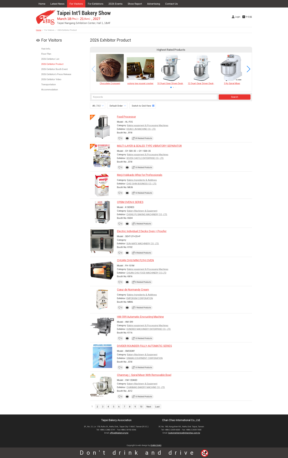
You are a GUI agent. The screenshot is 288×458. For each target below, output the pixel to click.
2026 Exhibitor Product (52, 64)
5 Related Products (143, 282)
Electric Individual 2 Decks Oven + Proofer (141, 231)
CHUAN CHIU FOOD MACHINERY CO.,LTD (146, 272)
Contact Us (171, 3)
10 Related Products (143, 167)
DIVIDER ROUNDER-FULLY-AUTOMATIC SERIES (144, 345)
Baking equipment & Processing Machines (147, 125)
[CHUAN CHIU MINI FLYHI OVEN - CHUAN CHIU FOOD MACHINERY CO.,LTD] (102, 270)
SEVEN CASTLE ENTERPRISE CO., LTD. (145, 158)
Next (149, 406)
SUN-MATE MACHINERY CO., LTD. (142, 243)
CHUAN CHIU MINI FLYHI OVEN (135, 260)
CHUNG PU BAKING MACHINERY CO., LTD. (146, 214)
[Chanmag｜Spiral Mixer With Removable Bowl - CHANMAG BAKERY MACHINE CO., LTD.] (102, 385)
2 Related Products (143, 224)
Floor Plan (46, 54)
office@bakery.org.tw (119, 433)
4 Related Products (143, 253)
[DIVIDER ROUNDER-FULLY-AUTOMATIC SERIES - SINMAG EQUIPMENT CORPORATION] (102, 356)
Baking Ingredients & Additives (142, 180)
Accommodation (49, 89)
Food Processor (126, 116)
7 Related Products (143, 308)
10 (141, 406)
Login (237, 17)
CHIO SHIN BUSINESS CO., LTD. (141, 183)
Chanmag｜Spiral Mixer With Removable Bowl (144, 375)
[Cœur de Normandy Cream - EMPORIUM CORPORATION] (102, 300)
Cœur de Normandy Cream (133, 289)
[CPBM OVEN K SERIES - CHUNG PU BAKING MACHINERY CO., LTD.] (102, 212)
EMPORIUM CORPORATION (139, 298)
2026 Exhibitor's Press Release (56, 74)
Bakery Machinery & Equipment (142, 210)
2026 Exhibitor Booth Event (54, 69)
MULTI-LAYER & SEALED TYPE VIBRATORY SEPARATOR (149, 145)
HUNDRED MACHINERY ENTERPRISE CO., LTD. (148, 329)
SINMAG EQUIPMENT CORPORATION (144, 358)
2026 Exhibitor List (50, 59)
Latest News (57, 3)
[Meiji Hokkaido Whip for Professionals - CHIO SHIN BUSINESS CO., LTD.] (102, 185)
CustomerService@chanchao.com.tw (184, 433)
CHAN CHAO (155, 445)
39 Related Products (143, 138)
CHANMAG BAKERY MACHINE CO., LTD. (145, 387)
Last (157, 406)
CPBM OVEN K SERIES (130, 202)
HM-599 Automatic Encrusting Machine (140, 316)
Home (42, 3)
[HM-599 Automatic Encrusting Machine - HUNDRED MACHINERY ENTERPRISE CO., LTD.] (102, 327)
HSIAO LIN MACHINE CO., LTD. (141, 129)
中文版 (249, 17)
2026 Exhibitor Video (51, 79)
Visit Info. (46, 48)
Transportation (48, 84)
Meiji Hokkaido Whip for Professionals (139, 174)
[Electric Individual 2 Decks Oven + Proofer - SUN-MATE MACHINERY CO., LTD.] (102, 241)
